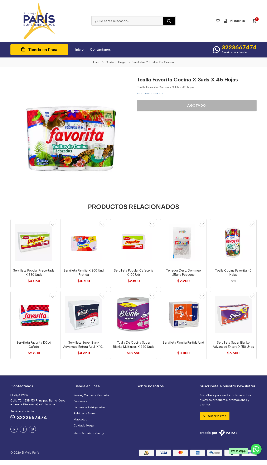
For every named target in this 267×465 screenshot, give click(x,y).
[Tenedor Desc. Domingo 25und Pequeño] (183, 242)
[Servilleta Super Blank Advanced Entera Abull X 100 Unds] (83, 314)
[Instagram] (32, 429)
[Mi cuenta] (52, 224)
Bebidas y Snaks (85, 413)
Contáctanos (100, 49)
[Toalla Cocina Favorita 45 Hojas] (233, 242)
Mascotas (80, 419)
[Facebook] (23, 429)
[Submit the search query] (169, 21)
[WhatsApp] (14, 429)
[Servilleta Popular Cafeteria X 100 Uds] (133, 242)
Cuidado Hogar (84, 425)
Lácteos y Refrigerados (89, 407)
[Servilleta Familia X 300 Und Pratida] (83, 242)
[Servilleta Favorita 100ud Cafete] (34, 314)
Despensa (80, 401)
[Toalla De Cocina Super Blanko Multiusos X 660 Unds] (133, 314)
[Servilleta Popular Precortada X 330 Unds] (34, 242)
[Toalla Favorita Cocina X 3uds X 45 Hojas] (70, 133)
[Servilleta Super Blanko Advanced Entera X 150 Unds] (233, 314)
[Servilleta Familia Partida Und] (183, 314)
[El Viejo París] (39, 21)
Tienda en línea (42, 49)
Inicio (79, 49)
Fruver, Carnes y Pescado (91, 395)
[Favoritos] (218, 21)
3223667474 (239, 47)
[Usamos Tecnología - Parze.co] (218, 433)
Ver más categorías (87, 433)
